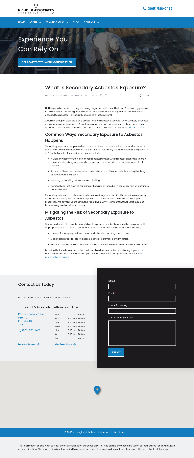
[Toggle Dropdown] (40, 22)
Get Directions (63, 344)
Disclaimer (119, 432)
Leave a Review (27, 344)
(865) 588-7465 (31, 330)
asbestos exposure (135, 127)
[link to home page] (36, 8)
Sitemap (104, 432)
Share (145, 95)
